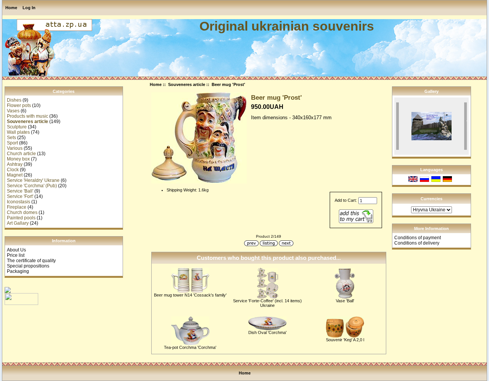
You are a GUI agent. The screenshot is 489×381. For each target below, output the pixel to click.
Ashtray (15, 164)
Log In (29, 7)
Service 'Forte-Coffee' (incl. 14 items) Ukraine (267, 303)
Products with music (27, 116)
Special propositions (28, 266)
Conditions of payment (417, 237)
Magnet (15, 175)
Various (15, 148)
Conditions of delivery (416, 243)
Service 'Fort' (20, 196)
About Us (16, 250)
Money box (18, 159)
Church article (21, 153)
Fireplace (16, 207)
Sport (12, 143)
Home (11, 7)
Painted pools (21, 217)
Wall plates (18, 132)
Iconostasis (18, 201)
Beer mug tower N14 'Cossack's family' (190, 295)
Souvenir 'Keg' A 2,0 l (345, 339)
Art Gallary (18, 223)
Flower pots (19, 105)
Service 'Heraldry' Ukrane (33, 180)
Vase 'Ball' (345, 300)
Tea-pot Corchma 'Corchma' (190, 347)
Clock (13, 169)
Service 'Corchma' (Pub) (32, 185)
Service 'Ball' (20, 191)
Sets (11, 137)
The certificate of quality (31, 260)
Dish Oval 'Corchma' (267, 332)
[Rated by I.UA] (21, 303)
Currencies (431, 198)
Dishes (14, 100)
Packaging (18, 271)
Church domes (22, 212)
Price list (15, 255)
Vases (13, 110)
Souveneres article (186, 84)
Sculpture (17, 127)
